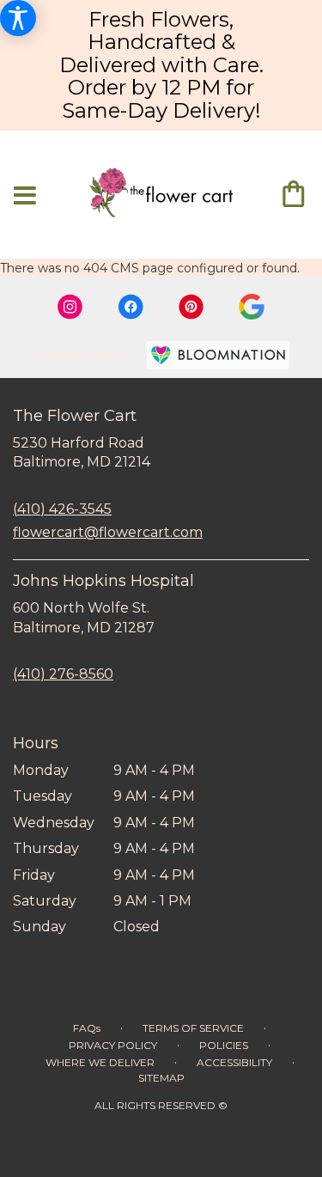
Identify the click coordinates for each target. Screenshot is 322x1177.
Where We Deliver (100, 1062)
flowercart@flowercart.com (108, 532)
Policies (223, 1045)
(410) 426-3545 (62, 509)
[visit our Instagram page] (70, 307)
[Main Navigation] (25, 196)
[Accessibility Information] (18, 18)
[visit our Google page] (252, 307)
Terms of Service (193, 1027)
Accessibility (234, 1062)
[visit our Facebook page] (130, 307)
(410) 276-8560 (63, 674)
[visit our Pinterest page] (191, 307)
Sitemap (161, 1077)
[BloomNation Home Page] (218, 355)
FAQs (86, 1027)
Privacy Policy (113, 1045)
